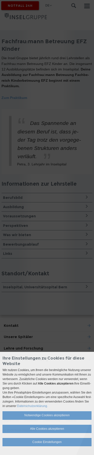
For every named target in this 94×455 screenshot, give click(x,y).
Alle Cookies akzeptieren (47, 429)
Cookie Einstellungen (47, 442)
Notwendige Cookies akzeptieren (47, 415)
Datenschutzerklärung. (32, 406)
